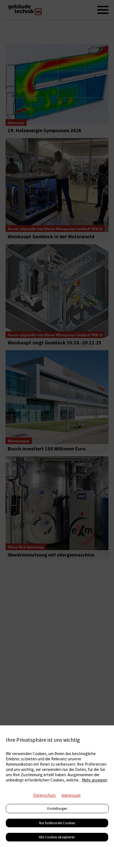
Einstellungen (57, 808)
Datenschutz (44, 795)
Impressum (71, 795)
